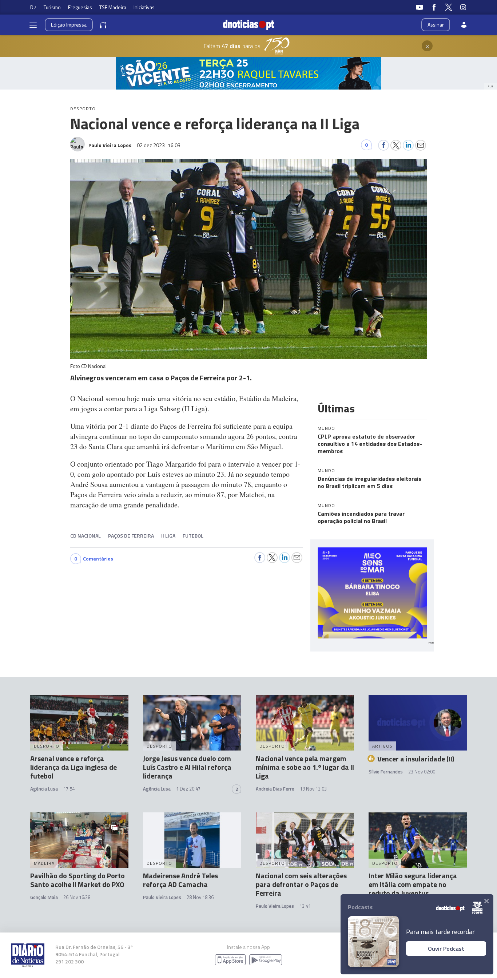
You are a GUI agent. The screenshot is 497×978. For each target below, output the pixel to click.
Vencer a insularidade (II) (415, 758)
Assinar (436, 24)
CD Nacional (85, 535)
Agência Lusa (44, 788)
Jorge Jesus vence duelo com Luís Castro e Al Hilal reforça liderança (187, 767)
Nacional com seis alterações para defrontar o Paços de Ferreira (301, 884)
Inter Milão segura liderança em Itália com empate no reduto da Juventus (413, 884)
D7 (33, 7)
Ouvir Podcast (446, 948)
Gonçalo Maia (44, 897)
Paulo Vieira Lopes (162, 897)
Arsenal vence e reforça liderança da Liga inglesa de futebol (73, 767)
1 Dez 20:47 (188, 788)
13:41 (305, 906)
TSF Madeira (112, 7)
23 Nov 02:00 (421, 771)
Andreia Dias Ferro (275, 788)
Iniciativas (144, 7)
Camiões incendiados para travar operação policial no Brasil (361, 517)
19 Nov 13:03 (313, 788)
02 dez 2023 (158, 145)
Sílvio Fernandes (386, 771)
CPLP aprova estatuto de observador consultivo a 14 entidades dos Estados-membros (370, 443)
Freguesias (80, 7)
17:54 (69, 788)
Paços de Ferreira (131, 535)
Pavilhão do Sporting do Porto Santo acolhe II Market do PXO (77, 880)
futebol (193, 535)
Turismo (52, 7)
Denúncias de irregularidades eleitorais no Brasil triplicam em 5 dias (369, 482)
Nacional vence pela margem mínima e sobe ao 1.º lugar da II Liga (305, 767)
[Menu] (33, 24)
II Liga (168, 535)
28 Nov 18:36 (200, 897)
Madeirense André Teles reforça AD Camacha (180, 880)
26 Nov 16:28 (76, 897)
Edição (69, 24)
